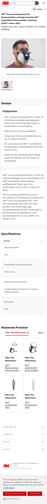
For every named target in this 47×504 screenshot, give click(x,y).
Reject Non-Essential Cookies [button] (14, 493)
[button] (11, 499)
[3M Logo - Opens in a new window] (5, 3)
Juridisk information (19, 463)
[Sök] (37, 3)
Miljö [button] (6, 442)
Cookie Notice (9, 488)
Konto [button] (39, 9)
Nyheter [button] (8, 434)
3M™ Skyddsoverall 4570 (11, 405)
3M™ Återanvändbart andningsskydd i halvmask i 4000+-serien (13, 368)
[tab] (17, 333)
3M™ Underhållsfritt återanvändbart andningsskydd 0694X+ (31, 368)
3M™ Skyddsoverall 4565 (31, 405)
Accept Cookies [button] (35, 493)
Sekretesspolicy (33, 463)
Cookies (15, 465)
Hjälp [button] (6, 449)
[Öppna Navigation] (44, 3)
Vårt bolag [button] (10, 427)
